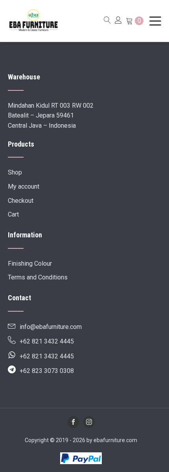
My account (23, 186)
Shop (15, 172)
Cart (13, 214)
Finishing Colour (30, 263)
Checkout (20, 200)
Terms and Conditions (38, 277)
